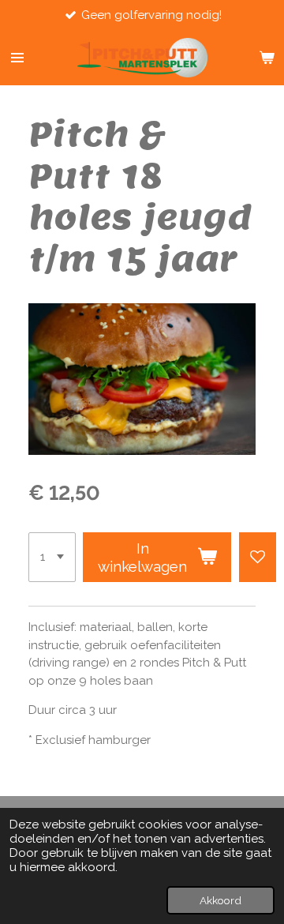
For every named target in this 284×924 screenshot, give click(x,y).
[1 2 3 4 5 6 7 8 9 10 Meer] (52, 557)
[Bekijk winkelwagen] (266, 57)
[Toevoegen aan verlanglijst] (257, 557)
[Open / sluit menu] (17, 57)
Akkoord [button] (220, 900)
